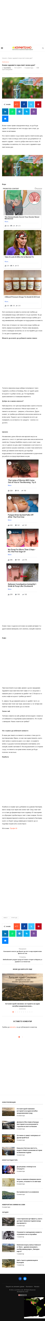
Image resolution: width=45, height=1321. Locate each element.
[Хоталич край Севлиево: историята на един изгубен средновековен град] (22, 987)
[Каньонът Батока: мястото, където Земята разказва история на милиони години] (8, 1151)
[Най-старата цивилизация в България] (8, 1263)
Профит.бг (13, 828)
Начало (4, 58)
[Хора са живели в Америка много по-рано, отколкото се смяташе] (8, 1182)
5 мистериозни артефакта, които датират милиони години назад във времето (29, 1221)
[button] (4, 993)
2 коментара (21, 1225)
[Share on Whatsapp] (12, 111)
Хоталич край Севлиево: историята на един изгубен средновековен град (27, 1111)
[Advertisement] (22, 22)
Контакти (29, 1287)
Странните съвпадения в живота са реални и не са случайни (29, 1233)
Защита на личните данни (15, 1287)
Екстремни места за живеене (28, 1192)
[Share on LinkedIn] (5, 111)
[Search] (43, 48)
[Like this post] (17, 104)
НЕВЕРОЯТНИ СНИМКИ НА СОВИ (13, 1205)
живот (5, 917)
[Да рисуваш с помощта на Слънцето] (8, 1169)
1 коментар (20, 1237)
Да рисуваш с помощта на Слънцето (26, 1168)
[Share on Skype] (26, 111)
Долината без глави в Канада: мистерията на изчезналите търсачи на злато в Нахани (28, 1124)
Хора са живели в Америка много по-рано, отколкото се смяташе (29, 1180)
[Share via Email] (5, 119)
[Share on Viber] (34, 111)
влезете (13, 1027)
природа (14, 917)
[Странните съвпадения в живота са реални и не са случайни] (8, 1235)
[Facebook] (20, 1278)
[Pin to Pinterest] (38, 104)
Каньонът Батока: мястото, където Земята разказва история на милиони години (29, 1150)
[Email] (25, 1278)
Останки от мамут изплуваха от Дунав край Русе (29, 1136)
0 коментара (21, 1115)
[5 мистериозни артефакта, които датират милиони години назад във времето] (8, 1222)
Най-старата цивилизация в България (27, 1261)
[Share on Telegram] (19, 111)
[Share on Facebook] (24, 104)
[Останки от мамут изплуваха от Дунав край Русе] (8, 1138)
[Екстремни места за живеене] (8, 1195)
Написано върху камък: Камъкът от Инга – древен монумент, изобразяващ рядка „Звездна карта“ (29, 1248)
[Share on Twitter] (31, 104)
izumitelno (7, 68)
